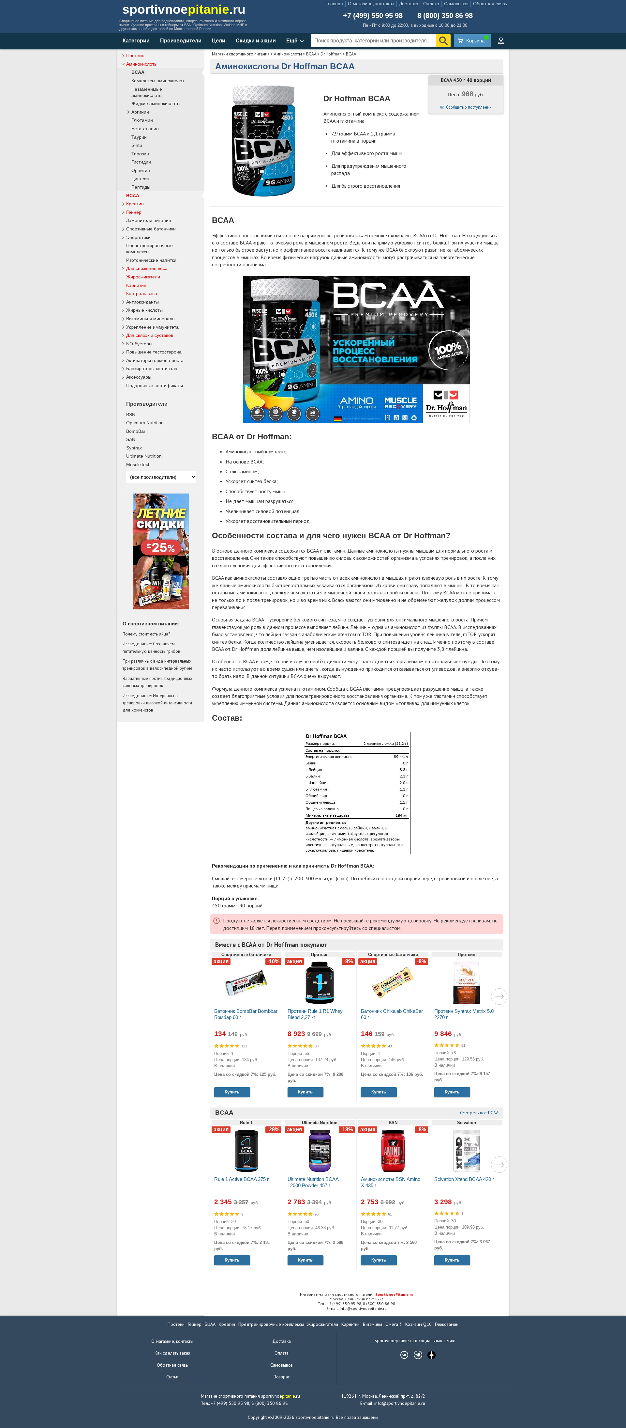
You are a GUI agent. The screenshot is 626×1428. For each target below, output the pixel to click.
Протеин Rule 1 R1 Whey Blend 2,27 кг (315, 1014)
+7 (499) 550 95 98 (373, 15)
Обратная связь (490, 3)
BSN (130, 414)
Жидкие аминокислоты (155, 103)
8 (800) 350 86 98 (445, 15)
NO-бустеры (139, 343)
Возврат (282, 1377)
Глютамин (142, 120)
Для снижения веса (147, 268)
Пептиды (140, 187)
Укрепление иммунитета (152, 327)
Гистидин (141, 162)
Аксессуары (138, 377)
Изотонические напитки (151, 260)
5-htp (136, 145)
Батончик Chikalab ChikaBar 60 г (392, 1014)
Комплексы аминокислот (157, 80)
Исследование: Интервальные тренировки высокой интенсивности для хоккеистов (157, 703)
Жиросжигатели (143, 276)
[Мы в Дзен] (428, 1354)
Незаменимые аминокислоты (146, 92)
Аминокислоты (288, 54)
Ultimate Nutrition (144, 456)
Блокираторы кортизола (151, 368)
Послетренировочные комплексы (149, 248)
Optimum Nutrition (145, 422)
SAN (130, 439)
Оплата (431, 3)
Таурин (139, 137)
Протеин (135, 55)
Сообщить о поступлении (469, 107)
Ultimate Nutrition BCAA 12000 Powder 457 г (313, 1182)
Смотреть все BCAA (479, 1113)
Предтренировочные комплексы (271, 1324)
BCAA (311, 54)
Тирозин (140, 153)
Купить (232, 1092)
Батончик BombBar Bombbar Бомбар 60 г (245, 1014)
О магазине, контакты (371, 3)
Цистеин (140, 178)
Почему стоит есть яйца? (146, 634)
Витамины (372, 1324)
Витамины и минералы (150, 318)
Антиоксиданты (142, 302)
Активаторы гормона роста (155, 360)
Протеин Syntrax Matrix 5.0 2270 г (464, 1014)
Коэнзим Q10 (418, 1324)
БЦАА (210, 1324)
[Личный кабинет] (501, 41)
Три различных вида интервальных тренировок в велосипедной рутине (157, 664)
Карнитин (136, 285)
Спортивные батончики (151, 228)
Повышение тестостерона (154, 351)
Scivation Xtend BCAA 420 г (464, 1179)
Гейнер (134, 212)
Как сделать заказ (172, 1353)
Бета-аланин (145, 128)
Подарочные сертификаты (154, 385)
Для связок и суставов (149, 335)
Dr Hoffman (331, 54)
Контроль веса (141, 293)
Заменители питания (148, 220)
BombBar (135, 431)
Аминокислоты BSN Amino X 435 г (390, 1182)
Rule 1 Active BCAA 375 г (241, 1179)
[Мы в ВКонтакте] (401, 1354)
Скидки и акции (256, 40)
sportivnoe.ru (184, 9)
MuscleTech (138, 464)
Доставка (408, 3)
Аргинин (140, 112)
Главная (334, 3)
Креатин (135, 203)
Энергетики (138, 237)
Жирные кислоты (144, 310)
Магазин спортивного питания (241, 54)
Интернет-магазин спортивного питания (356, 1294)
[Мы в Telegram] (414, 1354)
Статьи (172, 1377)
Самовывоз (456, 3)
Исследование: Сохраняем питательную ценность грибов (151, 647)
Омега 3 (393, 1324)
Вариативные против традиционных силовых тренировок (157, 681)
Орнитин (140, 170)
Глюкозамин (446, 1324)
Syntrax (134, 447)
